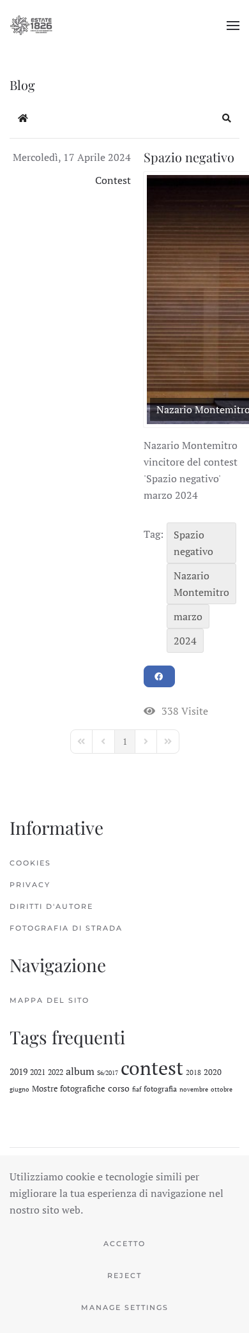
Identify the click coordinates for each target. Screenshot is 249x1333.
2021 (37, 1072)
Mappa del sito (49, 1000)
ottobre (221, 1089)
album (80, 1071)
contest (152, 1068)
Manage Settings (125, 1307)
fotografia (160, 1088)
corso (119, 1088)
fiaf (136, 1089)
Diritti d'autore (51, 906)
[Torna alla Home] (31, 25)
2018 (193, 1072)
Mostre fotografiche (68, 1088)
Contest (113, 180)
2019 (18, 1071)
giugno (19, 1089)
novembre (193, 1089)
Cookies (30, 862)
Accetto (124, 1243)
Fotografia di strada (66, 928)
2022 (55, 1072)
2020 (213, 1072)
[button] (233, 25)
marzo (188, 616)
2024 (185, 641)
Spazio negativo (189, 156)
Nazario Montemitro (201, 583)
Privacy (30, 884)
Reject (124, 1275)
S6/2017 (107, 1073)
